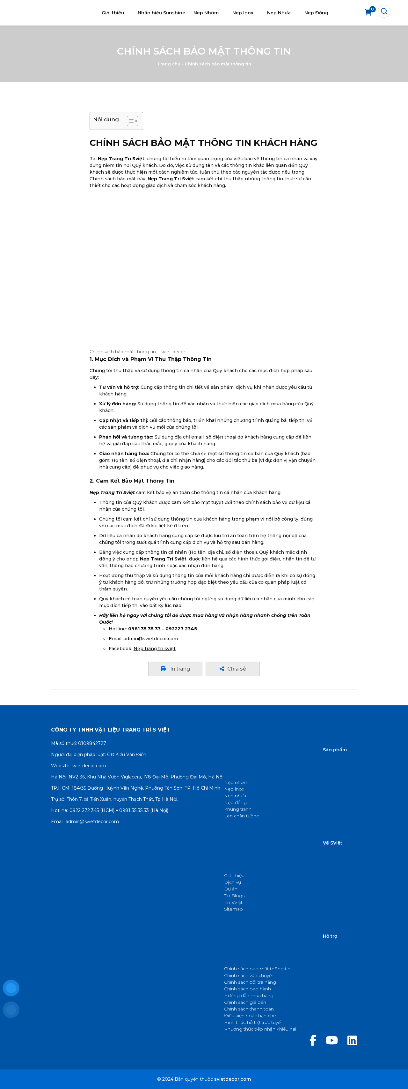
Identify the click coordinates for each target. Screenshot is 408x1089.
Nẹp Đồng (316, 13)
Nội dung (106, 119)
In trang (179, 669)
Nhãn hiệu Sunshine (161, 13)
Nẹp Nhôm (206, 13)
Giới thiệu (113, 13)
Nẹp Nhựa (279, 13)
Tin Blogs (234, 895)
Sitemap (233, 909)
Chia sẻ (236, 669)
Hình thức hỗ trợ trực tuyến (253, 1022)
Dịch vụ (232, 882)
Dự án (230, 889)
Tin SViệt (233, 902)
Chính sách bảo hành (247, 989)
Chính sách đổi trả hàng (250, 982)
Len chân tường (241, 816)
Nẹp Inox (242, 13)
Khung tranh (237, 809)
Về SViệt (332, 843)
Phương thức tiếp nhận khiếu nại (260, 1029)
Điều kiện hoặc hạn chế (250, 1015)
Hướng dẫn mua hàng (248, 995)
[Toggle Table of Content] (129, 121)
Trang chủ (168, 64)
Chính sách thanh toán (249, 1009)
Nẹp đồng (235, 802)
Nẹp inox (234, 789)
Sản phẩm (335, 750)
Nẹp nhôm (236, 782)
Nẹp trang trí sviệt (155, 648)
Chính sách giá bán (245, 1002)
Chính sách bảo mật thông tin (257, 969)
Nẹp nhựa (235, 796)
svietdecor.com (89, 766)
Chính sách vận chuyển (249, 975)
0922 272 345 (84, 810)
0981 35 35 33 (134, 810)
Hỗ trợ (330, 936)
